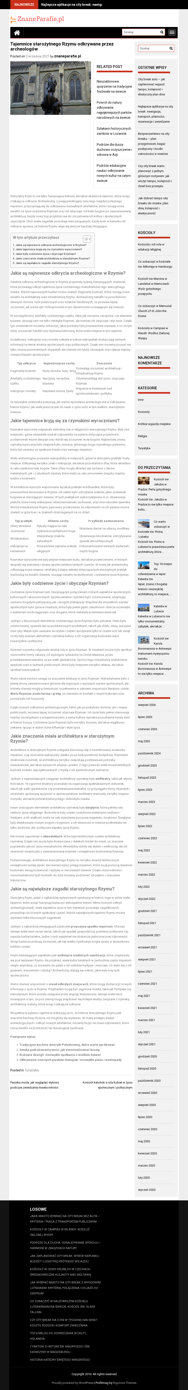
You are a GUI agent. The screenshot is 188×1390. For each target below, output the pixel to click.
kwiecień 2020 (147, 1153)
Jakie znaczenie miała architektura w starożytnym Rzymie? (53, 258)
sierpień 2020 (147, 1105)
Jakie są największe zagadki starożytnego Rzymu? (47, 263)
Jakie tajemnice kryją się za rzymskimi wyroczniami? (49, 249)
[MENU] (172, 32)
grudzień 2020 (147, 1056)
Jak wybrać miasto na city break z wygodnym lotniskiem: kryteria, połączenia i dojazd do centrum (65, 1288)
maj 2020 (144, 1141)
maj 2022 (144, 850)
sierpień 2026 (147, 705)
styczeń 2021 (146, 1044)
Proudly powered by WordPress (73, 1383)
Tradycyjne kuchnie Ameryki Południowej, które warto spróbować (67, 1044)
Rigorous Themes (124, 1383)
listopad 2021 (147, 923)
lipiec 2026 (145, 717)
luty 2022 (144, 886)
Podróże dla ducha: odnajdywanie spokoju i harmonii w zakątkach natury (65, 1245)
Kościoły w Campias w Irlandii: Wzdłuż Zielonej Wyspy (153, 333)
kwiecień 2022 (147, 862)
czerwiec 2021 (147, 983)
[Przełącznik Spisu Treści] (85, 239)
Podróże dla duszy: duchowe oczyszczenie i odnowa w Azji (114, 149)
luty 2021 (144, 1032)
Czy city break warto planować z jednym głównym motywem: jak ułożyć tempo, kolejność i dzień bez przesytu (155, 176)
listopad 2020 (147, 1068)
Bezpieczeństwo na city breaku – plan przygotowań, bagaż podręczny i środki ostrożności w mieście (153, 144)
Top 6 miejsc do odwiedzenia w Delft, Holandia (58, 1335)
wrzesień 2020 (147, 1092)
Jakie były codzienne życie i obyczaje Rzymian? (46, 253)
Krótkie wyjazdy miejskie (154, 424)
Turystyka (32, 1070)
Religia (142, 436)
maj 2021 (144, 995)
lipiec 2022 (145, 826)
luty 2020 (144, 1177)
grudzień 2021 (147, 911)
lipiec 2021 (145, 971)
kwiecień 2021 (147, 1008)
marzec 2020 (146, 1165)
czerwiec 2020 (147, 1129)
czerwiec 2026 (147, 729)
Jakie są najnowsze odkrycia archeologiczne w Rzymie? (51, 245)
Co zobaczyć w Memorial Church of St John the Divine (154, 311)
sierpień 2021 (147, 959)
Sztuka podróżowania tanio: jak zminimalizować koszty (59, 1049)
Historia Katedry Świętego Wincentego (60, 1359)
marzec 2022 (146, 874)
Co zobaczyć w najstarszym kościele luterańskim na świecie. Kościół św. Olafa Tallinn (62, 1306)
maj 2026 (144, 741)
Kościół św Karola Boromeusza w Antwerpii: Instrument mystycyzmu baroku (155, 648)
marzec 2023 (146, 802)
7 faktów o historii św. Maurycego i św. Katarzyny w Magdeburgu (60, 1349)
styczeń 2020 (146, 1189)
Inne (141, 399)
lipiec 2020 (145, 1117)
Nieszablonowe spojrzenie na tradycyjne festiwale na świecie (114, 86)
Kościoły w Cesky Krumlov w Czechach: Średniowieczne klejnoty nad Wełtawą (60, 1271)
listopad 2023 (147, 777)
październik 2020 (149, 1080)
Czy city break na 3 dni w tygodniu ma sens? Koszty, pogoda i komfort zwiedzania (63, 1322)
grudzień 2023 (147, 765)
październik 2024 (149, 753)
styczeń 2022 (146, 899)
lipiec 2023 (145, 789)
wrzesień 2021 (147, 947)
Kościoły (144, 412)
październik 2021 (149, 935)
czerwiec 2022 (147, 838)
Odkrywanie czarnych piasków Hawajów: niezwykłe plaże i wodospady (70, 1060)
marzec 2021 (146, 1020)
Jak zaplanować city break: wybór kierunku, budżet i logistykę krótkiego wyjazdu (64, 1258)
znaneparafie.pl (67, 56)
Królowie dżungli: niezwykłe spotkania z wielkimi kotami (60, 1055)
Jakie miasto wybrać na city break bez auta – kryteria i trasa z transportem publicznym (65, 1218)
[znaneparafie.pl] (17, 32)
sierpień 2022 (147, 814)
